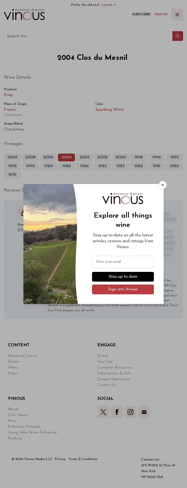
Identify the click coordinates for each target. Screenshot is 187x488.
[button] (163, 185)
